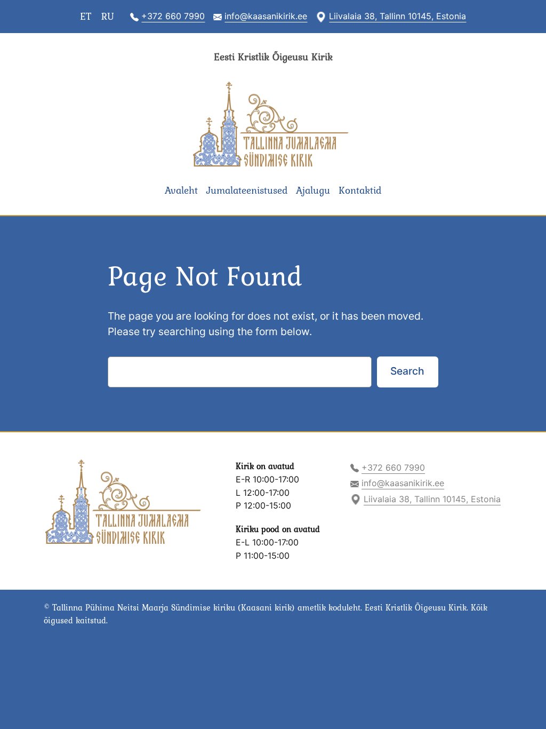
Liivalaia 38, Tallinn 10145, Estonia (397, 16)
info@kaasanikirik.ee (265, 16)
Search (407, 370)
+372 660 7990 (173, 16)
